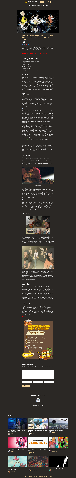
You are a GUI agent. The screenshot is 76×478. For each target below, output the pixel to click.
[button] (42, 2)
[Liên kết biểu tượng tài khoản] (50, 2)
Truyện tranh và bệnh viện (34, 468)
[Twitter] (24, 44)
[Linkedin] (28, 44)
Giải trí (34, 5)
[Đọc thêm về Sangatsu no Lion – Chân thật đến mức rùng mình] (38, 423)
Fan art (35, 476)
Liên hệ (50, 476)
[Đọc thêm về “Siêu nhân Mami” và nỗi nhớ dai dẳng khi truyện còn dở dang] (17, 461)
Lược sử (30, 476)
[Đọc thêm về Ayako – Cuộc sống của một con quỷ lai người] (58, 461)
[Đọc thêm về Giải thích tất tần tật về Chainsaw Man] (58, 442)
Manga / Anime (40, 5)
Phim (47, 5)
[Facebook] (22, 44)
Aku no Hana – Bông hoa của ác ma (56, 430)
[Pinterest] (26, 44)
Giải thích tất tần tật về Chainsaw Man (57, 449)
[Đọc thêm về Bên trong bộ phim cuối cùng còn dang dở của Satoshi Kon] (38, 442)
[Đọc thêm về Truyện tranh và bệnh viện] (38, 461)
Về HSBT (26, 476)
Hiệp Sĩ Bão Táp (32, 1)
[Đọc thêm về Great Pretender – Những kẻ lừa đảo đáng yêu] (17, 442)
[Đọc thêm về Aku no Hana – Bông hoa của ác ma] (58, 423)
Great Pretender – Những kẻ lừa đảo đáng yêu (17, 449)
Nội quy (45, 476)
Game (29, 5)
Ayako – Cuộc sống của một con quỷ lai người (58, 468)
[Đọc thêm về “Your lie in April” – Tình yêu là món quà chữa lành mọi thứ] (17, 423)
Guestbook (40, 476)
